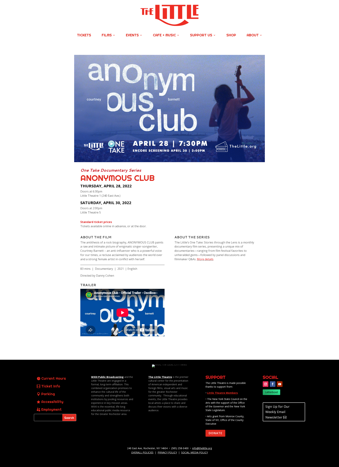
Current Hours (53, 378)
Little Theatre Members (222, 392)
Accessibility (52, 401)
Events (132, 35)
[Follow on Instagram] (265, 384)
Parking (48, 394)
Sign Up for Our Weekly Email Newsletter (277, 411)
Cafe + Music (164, 35)
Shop (231, 35)
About (253, 35)
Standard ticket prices (96, 222)
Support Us (201, 35)
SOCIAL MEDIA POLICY (194, 452)
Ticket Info (50, 386)
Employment (51, 409)
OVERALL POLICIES (142, 452)
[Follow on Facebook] (272, 384)
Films (107, 35)
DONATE (215, 433)
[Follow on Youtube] (279, 384)
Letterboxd (271, 392)
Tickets (84, 35)
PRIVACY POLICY (167, 452)
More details (205, 259)
